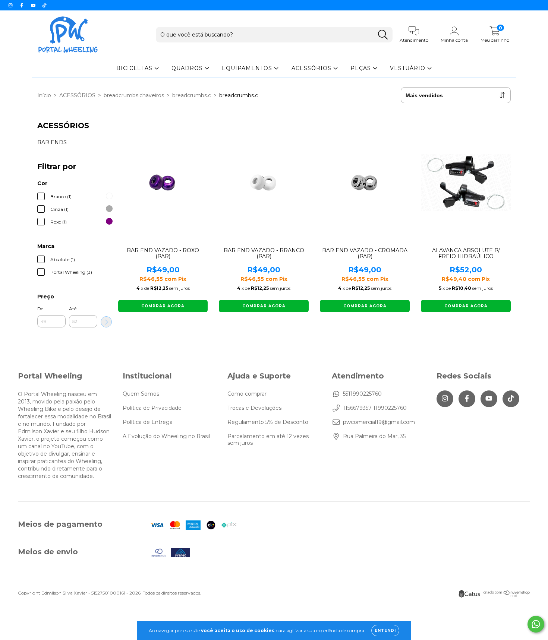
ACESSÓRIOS (312, 68)
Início (44, 95)
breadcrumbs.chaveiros (134, 95)
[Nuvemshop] (507, 595)
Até (72, 308)
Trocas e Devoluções (254, 408)
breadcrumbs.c (191, 95)
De (40, 308)
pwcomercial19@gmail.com (379, 422)
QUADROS (188, 68)
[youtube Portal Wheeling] (34, 5)
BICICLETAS (135, 68)
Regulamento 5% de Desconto (267, 422)
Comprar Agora (163, 306)
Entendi (385, 630)
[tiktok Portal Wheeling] (44, 5)
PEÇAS (361, 68)
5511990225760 (362, 393)
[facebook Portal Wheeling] (22, 5)
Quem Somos (141, 393)
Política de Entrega (148, 422)
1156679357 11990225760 (375, 408)
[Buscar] (383, 35)
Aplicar (106, 321)
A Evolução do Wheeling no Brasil (166, 436)
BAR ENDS (52, 142)
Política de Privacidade (152, 408)
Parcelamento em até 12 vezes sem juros (268, 439)
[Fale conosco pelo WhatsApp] (535, 624)
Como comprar (247, 393)
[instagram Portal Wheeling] (11, 5)
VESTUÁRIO (408, 68)
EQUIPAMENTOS (248, 68)
